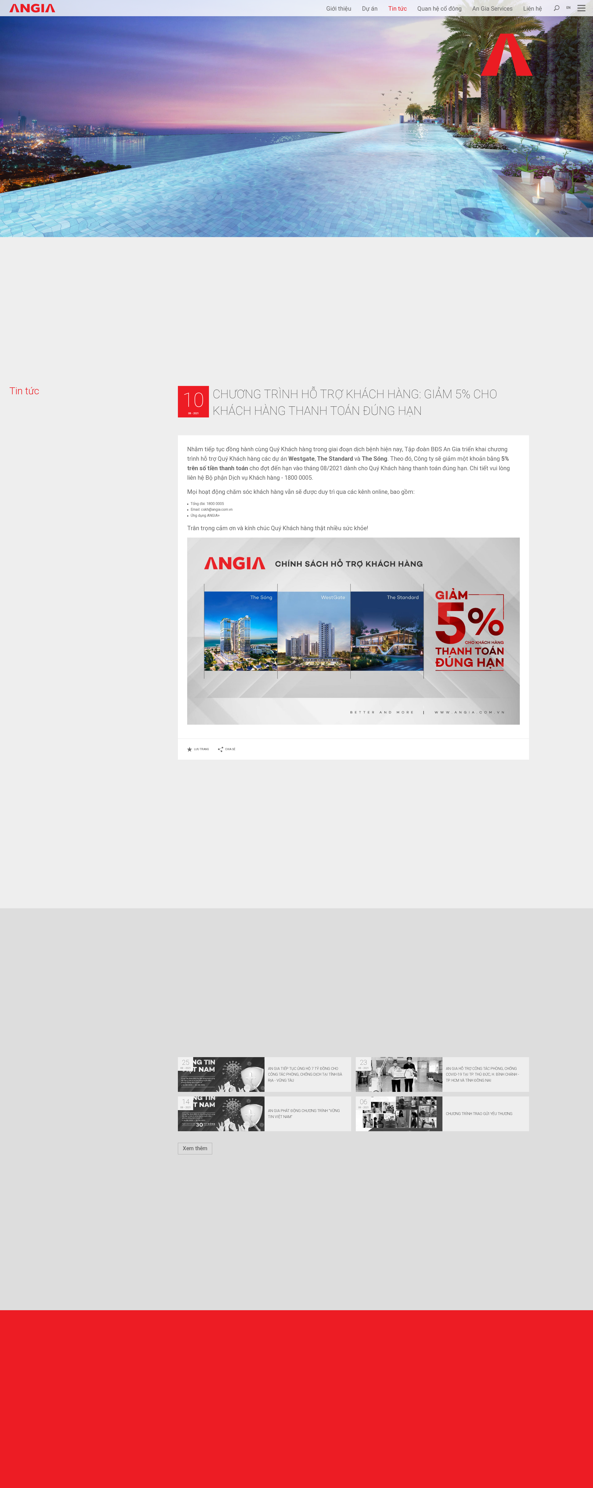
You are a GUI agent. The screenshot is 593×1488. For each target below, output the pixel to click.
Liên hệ (532, 8)
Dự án (370, 8)
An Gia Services (492, 8)
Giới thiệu (338, 8)
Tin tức (397, 8)
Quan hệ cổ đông (439, 8)
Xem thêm (195, 1148)
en (568, 7)
